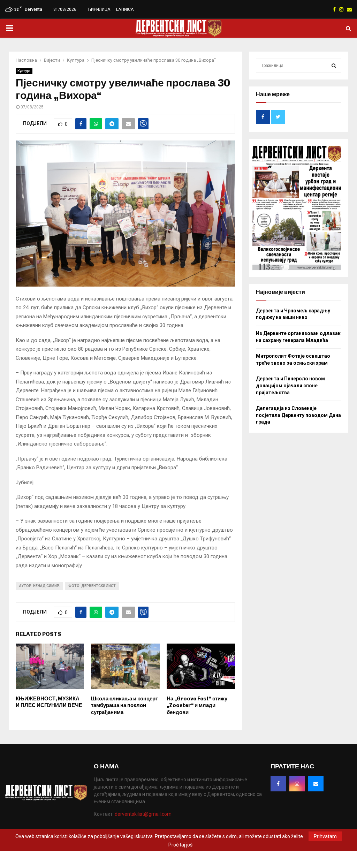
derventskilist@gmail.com (143, 814)
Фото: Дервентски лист (92, 586)
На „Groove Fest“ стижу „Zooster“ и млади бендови (197, 705)
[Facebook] (278, 783)
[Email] (316, 783)
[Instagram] (297, 783)
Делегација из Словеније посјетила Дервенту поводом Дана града (298, 415)
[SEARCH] (333, 66)
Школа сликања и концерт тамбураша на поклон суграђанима (124, 705)
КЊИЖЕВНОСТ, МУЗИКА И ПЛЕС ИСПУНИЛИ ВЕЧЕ (49, 702)
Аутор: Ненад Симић (39, 586)
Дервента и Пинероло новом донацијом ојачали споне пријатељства (290, 385)
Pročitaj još (180, 844)
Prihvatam (325, 836)
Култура (24, 71)
